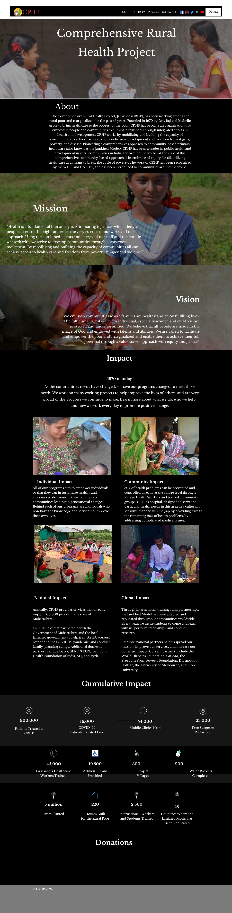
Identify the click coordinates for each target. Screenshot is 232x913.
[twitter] (192, 12)
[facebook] (182, 12)
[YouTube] (202, 12)
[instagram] (187, 12)
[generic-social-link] (197, 12)
